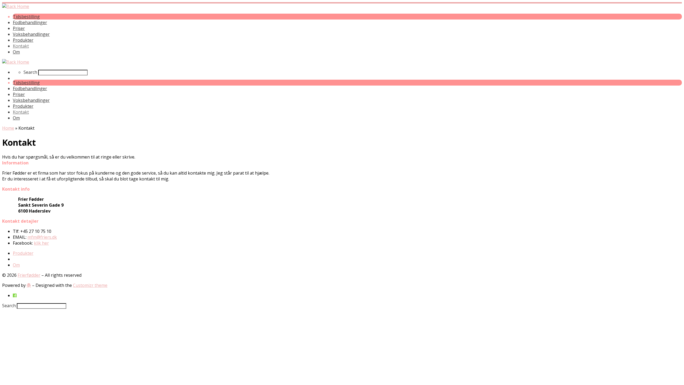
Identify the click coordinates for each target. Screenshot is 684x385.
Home (8, 128)
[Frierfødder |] (15, 6)
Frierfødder (29, 275)
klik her (41, 243)
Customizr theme (90, 285)
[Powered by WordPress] (29, 285)
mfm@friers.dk (42, 237)
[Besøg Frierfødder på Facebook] (15, 295)
